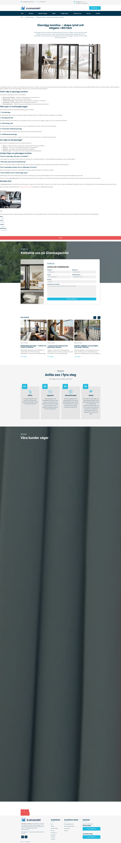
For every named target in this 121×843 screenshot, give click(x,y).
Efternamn (75, 270)
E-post (1, 220)
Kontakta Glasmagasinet (25, 187)
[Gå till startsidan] (31, 7)
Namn (1, 216)
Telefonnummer (76, 274)
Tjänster (31, 13)
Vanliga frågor (64, 13)
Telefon (2, 224)
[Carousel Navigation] (60, 814)
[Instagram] (26, 837)
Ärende (49, 279)
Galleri (54, 13)
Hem (22, 13)
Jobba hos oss (77, 13)
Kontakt (98, 13)
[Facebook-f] (22, 837)
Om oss (89, 13)
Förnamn (49, 270)
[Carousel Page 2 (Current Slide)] (27, 810)
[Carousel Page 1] (23, 810)
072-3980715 (92, 828)
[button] (94, 317)
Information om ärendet (53, 284)
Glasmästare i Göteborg (26, 823)
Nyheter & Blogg (42, 13)
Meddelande (3, 228)
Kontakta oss (94, 8)
